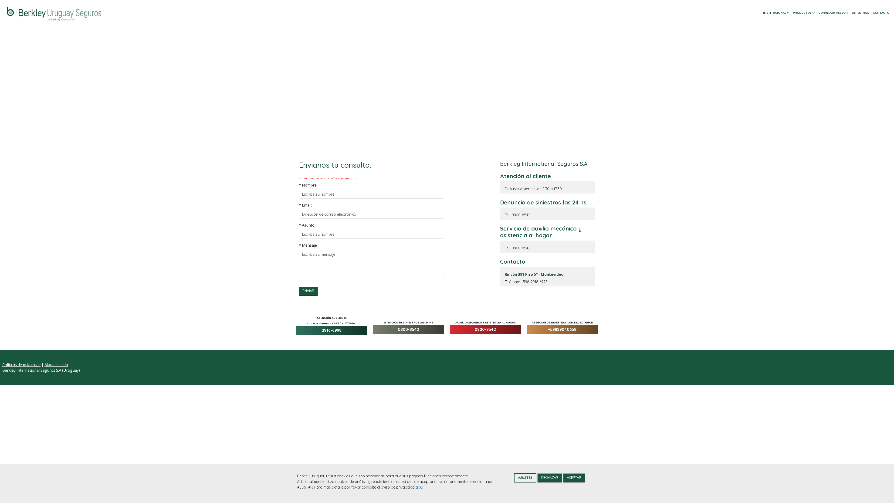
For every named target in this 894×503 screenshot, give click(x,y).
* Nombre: (308, 185)
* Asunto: (307, 225)
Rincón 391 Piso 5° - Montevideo (534, 274)
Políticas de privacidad (21, 364)
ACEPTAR (574, 478)
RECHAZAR (549, 478)
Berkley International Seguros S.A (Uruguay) (41, 370)
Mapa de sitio (56, 364)
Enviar (308, 291)
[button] (776, 13)
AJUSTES (525, 478)
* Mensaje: (308, 245)
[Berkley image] (54, 13)
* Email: (305, 205)
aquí (419, 487)
